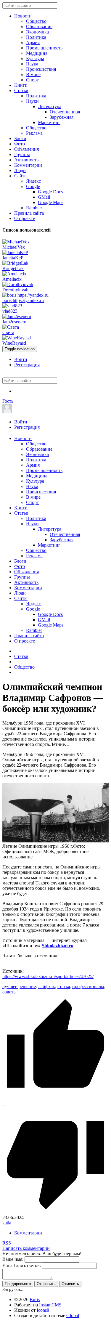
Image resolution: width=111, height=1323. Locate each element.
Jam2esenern (14, 321)
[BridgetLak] (15, 263)
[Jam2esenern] (16, 316)
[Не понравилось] (55, 1212)
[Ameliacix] (14, 273)
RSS (6, 1242)
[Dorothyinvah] (17, 284)
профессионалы (88, 986)
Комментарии (28, 1232)
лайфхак (46, 986)
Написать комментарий (26, 1248)
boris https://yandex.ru (23, 300)
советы (9, 991)
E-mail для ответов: (21, 1265)
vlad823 (9, 311)
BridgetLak (13, 268)
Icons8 (43, 1310)
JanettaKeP (12, 257)
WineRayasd (14, 343)
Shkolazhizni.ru (57, 945)
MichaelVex (13, 247)
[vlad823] (12, 305)
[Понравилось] (55, 1099)
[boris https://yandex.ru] (25, 295)
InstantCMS (50, 1304)
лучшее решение (19, 986)
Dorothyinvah (15, 289)
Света (8, 332)
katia (6, 1222)
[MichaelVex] (16, 241)
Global (72, 1315)
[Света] (10, 327)
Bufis (35, 1299)
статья (63, 986)
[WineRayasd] (16, 337)
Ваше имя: (12, 1259)
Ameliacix (12, 279)
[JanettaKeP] (15, 252)
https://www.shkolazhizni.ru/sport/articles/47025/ (48, 976)
